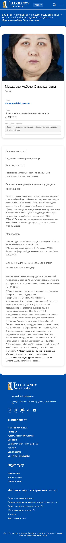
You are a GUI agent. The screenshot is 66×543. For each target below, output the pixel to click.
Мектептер (22, 14)
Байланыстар (14, 452)
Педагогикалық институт (45, 14)
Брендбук (12, 440)
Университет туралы (18, 427)
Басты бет (7, 14)
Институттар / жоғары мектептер (32, 490)
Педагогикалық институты (20, 498)
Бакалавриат (14, 473)
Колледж (12, 514)
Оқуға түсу (16, 465)
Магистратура (15, 477)
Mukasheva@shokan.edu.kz (17, 103)
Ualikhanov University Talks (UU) (23, 444)
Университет (17, 420)
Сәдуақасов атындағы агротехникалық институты (32, 502)
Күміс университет (17, 518)
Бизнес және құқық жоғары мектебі (25, 506)
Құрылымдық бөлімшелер (21, 435)
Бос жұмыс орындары (19, 456)
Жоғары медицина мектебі (21, 510)
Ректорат (12, 431)
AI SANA (12, 448)
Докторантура (14, 481)
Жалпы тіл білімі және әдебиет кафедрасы (26, 17)
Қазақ (37, 5)
